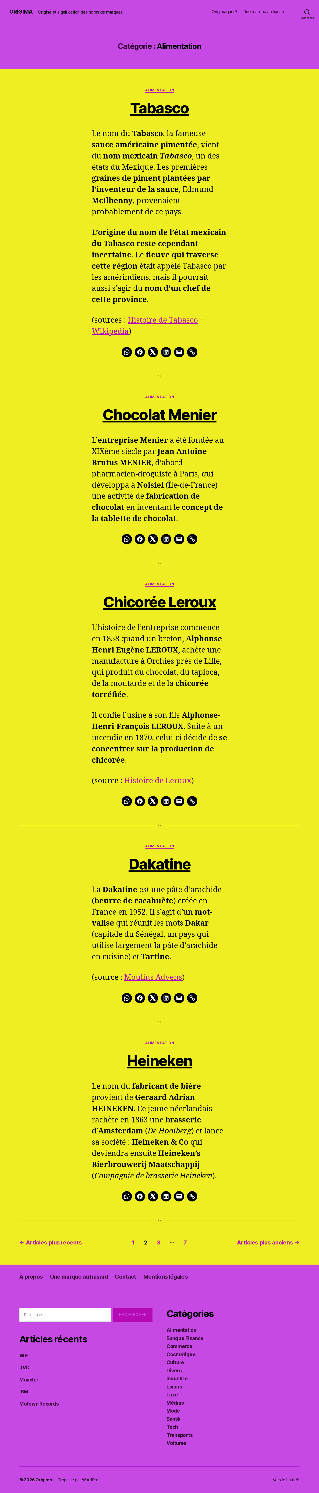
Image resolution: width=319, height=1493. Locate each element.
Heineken (159, 1061)
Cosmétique (181, 1354)
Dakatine (160, 864)
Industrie (177, 1378)
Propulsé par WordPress (79, 1479)
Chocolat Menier (159, 415)
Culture (175, 1362)
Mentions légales (165, 1276)
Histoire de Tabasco (163, 320)
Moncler (29, 1380)
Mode (173, 1411)
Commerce (179, 1346)
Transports (180, 1435)
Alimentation (159, 90)
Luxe (172, 1395)
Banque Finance (185, 1338)
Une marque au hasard (264, 11)
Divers (174, 1371)
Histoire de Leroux (157, 781)
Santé (173, 1419)
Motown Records (39, 1404)
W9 (23, 1356)
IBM (23, 1392)
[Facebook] (140, 352)
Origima (20, 11)
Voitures (177, 1443)
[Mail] (179, 352)
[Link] (192, 352)
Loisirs (174, 1387)
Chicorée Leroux (159, 602)
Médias (175, 1403)
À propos (31, 1276)
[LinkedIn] (166, 352)
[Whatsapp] (127, 352)
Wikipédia (110, 331)
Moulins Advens (153, 977)
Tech (172, 1427)
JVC (24, 1367)
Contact (125, 1276)
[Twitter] (153, 352)
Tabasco (159, 108)
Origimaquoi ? (224, 11)
